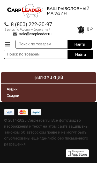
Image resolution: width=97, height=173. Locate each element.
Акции (12, 89)
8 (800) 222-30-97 (31, 24)
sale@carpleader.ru (35, 34)
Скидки (13, 96)
